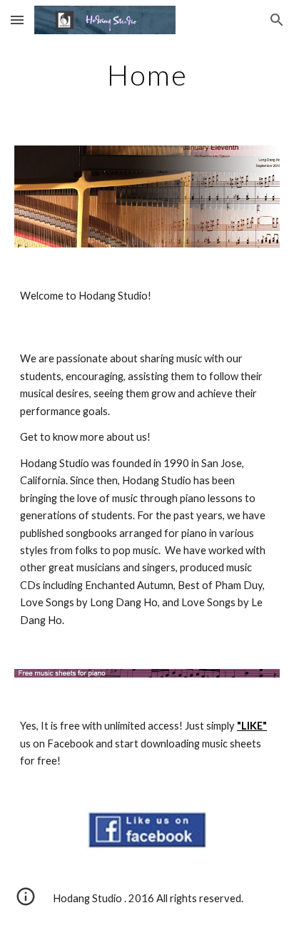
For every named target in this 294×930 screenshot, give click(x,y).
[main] (147, 74)
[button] (17, 19)
